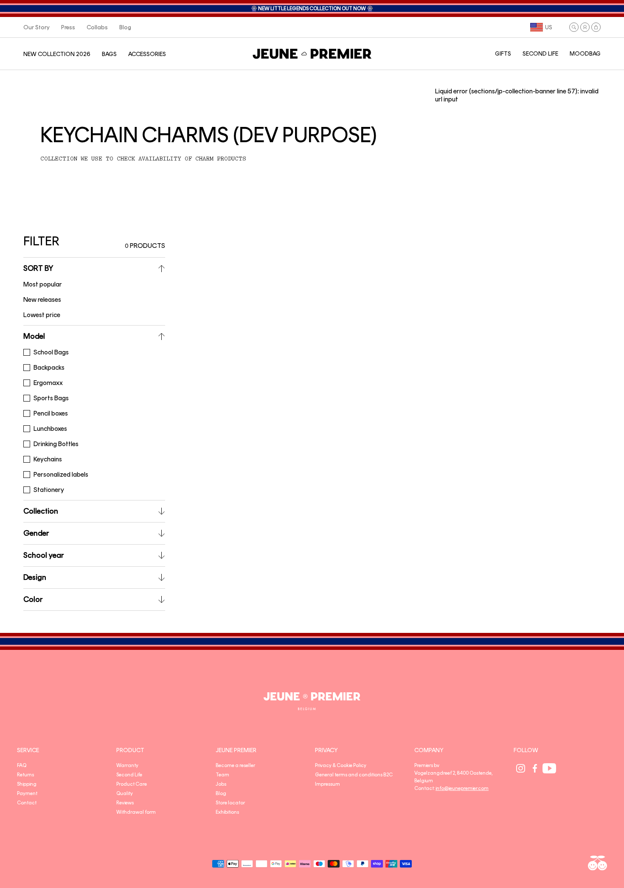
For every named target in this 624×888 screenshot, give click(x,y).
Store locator (230, 803)
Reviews (125, 803)
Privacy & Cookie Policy (340, 765)
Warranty (127, 765)
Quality (124, 793)
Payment (27, 793)
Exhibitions (227, 812)
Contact (27, 803)
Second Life (129, 775)
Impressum (327, 784)
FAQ (21, 765)
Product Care (131, 784)
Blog (221, 793)
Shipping (27, 784)
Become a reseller (235, 765)
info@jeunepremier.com (462, 788)
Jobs (221, 784)
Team (222, 775)
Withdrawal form (136, 812)
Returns (25, 775)
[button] (574, 27)
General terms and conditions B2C (354, 775)
